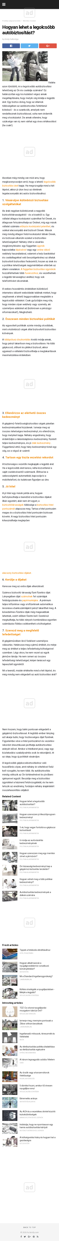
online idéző (43, 249)
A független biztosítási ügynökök (38, 269)
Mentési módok (29, 21)
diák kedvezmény (41, 443)
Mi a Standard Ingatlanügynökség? (36, 976)
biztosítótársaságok (13, 504)
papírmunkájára (30, 600)
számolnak (27, 596)
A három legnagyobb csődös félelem (37, 1059)
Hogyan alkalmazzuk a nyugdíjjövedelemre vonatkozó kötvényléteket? (34, 966)
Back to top (29, 1227)
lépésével (21, 249)
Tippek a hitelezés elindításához (35, 950)
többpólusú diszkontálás (17, 339)
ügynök (41, 245)
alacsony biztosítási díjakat (16, 573)
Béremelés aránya (28, 1098)
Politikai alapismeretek (11, 21)
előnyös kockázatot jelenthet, (35, 226)
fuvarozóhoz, (32, 273)
